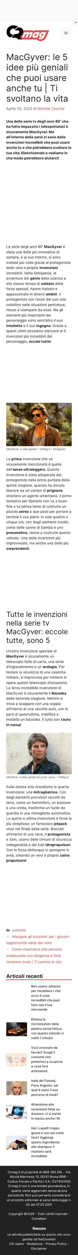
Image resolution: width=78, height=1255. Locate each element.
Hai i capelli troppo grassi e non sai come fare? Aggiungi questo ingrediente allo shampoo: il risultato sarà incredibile (47, 1142)
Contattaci (39, 1219)
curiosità (19, 930)
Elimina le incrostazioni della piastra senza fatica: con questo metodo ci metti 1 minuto (47, 1028)
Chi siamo (16, 1244)
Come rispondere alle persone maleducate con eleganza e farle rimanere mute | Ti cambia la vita (34, 955)
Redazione (35, 1244)
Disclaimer (39, 1248)
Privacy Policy (56, 1244)
